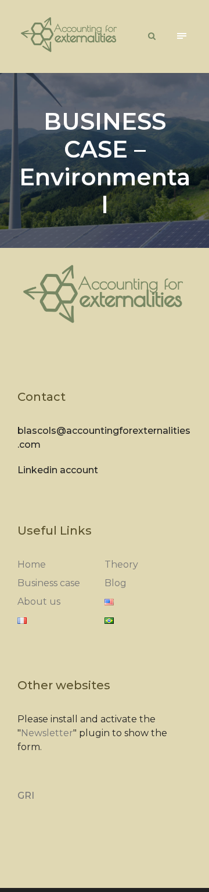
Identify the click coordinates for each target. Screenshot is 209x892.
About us (38, 601)
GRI (25, 795)
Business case (48, 582)
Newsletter (47, 733)
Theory (121, 564)
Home (31, 564)
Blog (116, 582)
